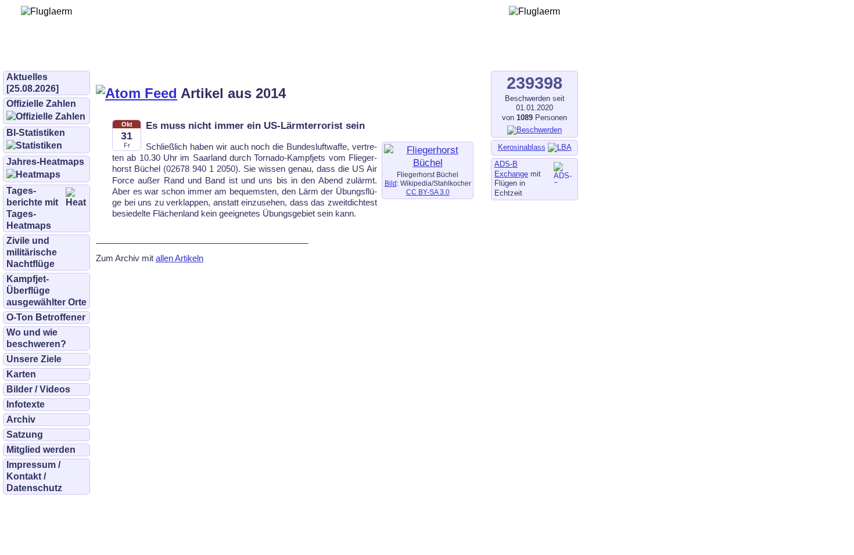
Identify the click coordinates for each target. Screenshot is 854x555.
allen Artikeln (179, 258)
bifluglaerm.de (165, 53)
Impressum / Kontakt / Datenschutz (34, 476)
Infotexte (25, 404)
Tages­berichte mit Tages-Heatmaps (32, 208)
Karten (21, 374)
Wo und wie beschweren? (36, 338)
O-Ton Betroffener (45, 317)
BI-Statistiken (35, 133)
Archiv (20, 419)
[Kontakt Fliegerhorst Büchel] (427, 162)
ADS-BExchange (511, 169)
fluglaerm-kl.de (317, 53)
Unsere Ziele (34, 359)
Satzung (24, 434)
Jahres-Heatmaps (45, 162)
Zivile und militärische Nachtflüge (31, 252)
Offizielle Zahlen (41, 104)
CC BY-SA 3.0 (428, 192)
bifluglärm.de (240, 53)
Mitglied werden (41, 450)
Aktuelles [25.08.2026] (32, 82)
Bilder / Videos (38, 389)
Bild (391, 183)
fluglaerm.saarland (406, 53)
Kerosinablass (522, 147)
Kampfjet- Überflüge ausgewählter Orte (46, 290)
